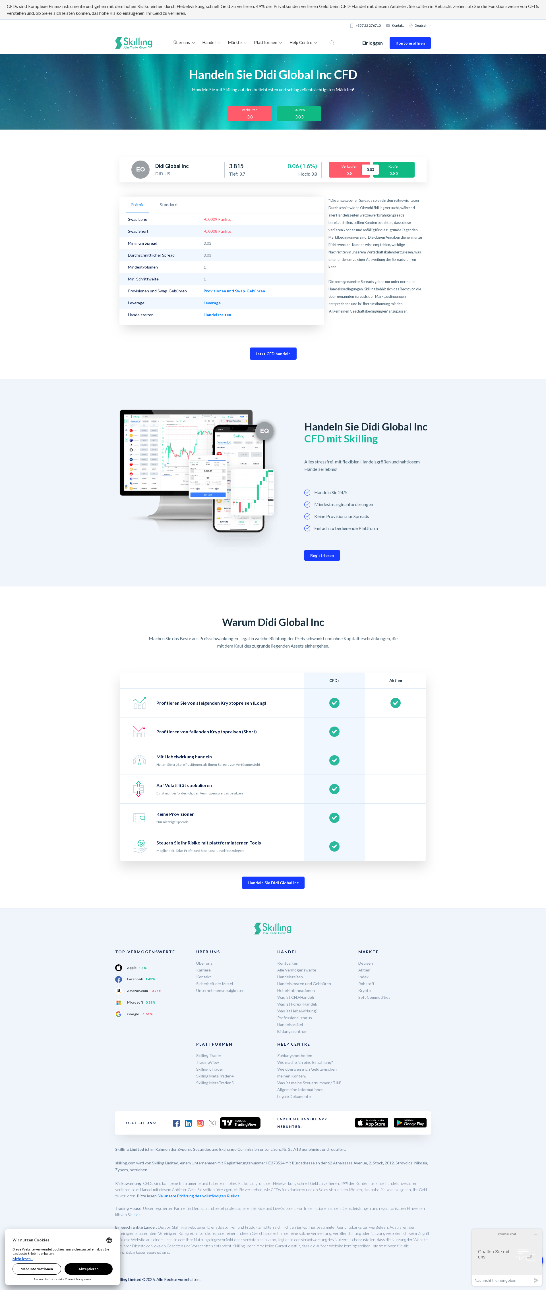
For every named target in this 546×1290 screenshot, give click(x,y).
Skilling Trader (208, 1055)
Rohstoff (366, 983)
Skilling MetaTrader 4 (215, 1075)
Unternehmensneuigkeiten (220, 990)
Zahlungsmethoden (294, 1055)
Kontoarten (287, 963)
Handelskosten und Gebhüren (304, 983)
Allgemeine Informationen (300, 1089)
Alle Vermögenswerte (296, 970)
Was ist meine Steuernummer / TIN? (309, 1082)
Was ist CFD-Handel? (296, 997)
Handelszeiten (290, 976)
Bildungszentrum (292, 1031)
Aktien (364, 970)
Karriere (203, 970)
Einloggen (372, 42)
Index (363, 976)
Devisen (365, 963)
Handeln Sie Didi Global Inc (273, 882)
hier (136, 1214)
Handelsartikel (290, 1024)
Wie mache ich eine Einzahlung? (305, 1062)
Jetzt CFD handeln (273, 353)
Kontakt (397, 25)
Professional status (294, 1017)
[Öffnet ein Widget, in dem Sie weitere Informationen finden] (507, 1257)
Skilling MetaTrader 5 (215, 1082)
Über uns (204, 963)
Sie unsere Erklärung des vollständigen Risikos (198, 1195)
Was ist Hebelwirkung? (297, 1010)
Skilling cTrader (209, 1069)
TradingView (207, 1062)
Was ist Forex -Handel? (297, 1004)
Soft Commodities (374, 997)
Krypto (364, 990)
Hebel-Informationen (296, 990)
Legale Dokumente (294, 1096)
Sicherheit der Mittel (214, 983)
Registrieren (322, 555)
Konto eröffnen (410, 43)
